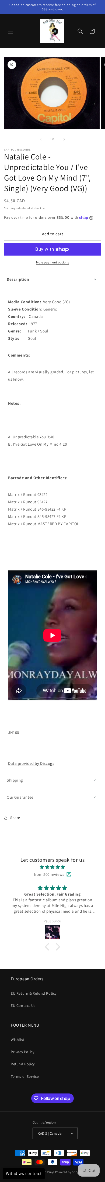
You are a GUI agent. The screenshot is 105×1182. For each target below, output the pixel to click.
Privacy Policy (22, 1051)
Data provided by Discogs (31, 763)
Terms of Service (25, 1076)
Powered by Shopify (69, 1172)
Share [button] (15, 817)
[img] (52, 867)
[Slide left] (41, 139)
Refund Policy (23, 1064)
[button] (11, 31)
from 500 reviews (49, 874)
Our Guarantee (20, 797)
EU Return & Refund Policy (34, 993)
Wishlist (17, 1039)
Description (18, 279)
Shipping (9, 208)
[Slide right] (64, 139)
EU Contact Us (23, 1005)
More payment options (52, 262)
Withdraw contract (23, 1173)
